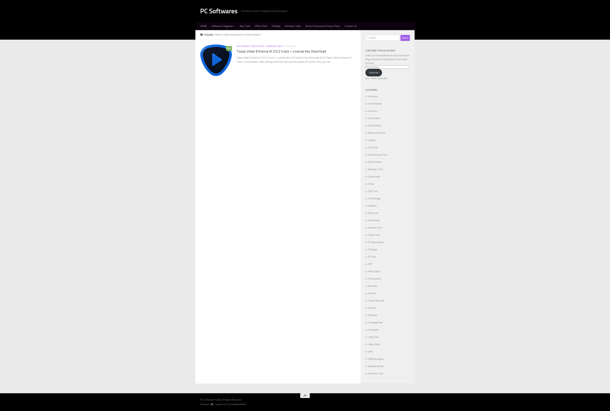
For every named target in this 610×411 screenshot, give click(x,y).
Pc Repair (372, 249)
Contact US (351, 26)
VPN (370, 351)
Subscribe (374, 72)
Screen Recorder (376, 300)
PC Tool (372, 256)
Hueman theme (239, 404)
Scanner (372, 293)
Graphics (372, 205)
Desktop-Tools (375, 169)
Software (372, 315)
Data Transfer (375, 162)
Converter (373, 147)
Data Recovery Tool (377, 154)
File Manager (374, 198)
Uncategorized (375, 322)
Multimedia (243, 46)
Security (372, 308)
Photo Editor (374, 271)
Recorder (372, 286)
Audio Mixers (374, 125)
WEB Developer (376, 359)
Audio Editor (374, 118)
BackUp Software (376, 132)
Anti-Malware (375, 103)
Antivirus (372, 111)
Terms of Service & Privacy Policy (322, 26)
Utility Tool (373, 337)
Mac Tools (245, 26)
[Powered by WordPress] (212, 404)
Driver (371, 184)
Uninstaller (373, 329)
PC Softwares (218, 11)
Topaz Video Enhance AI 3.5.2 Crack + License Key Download (281, 51)
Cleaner (372, 140)
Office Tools (261, 26)
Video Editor (257, 46)
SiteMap (276, 26)
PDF (370, 264)
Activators (373, 96)
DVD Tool (373, 191)
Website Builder (376, 366)
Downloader (374, 176)
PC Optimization (376, 242)
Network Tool (375, 227)
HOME (203, 26)
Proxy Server (374, 278)
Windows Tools (293, 26)
